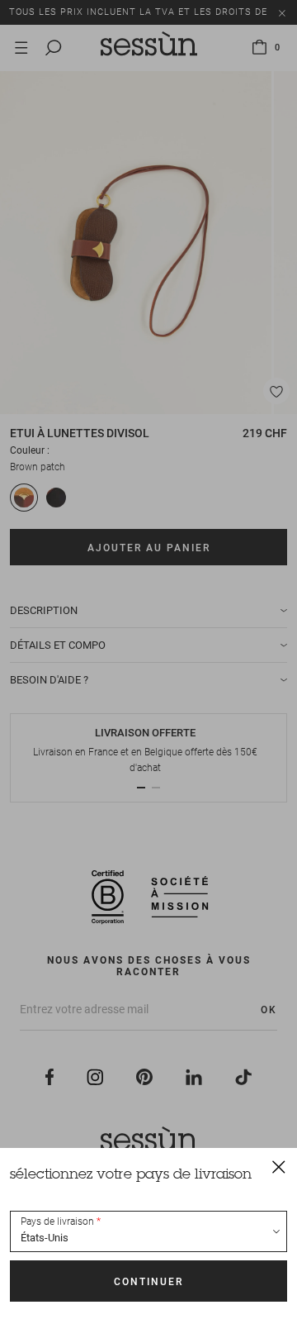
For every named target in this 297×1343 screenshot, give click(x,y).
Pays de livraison (57, 1221)
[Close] (279, 1166)
